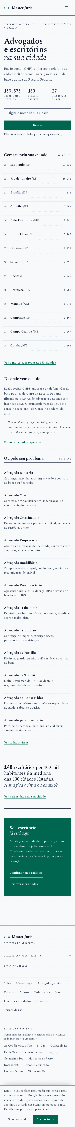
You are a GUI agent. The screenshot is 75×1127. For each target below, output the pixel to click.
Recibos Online (13, 1071)
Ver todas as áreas (16, 742)
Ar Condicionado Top (18, 1046)
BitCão (41, 1046)
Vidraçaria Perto (38, 1071)
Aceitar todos (45, 1119)
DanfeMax (10, 1052)
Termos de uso (13, 1010)
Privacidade (43, 1001)
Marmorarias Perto (40, 1058)
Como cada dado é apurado (22, 442)
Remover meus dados (24, 884)
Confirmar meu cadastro (26, 872)
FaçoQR (53, 1052)
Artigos (24, 992)
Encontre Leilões (33, 1052)
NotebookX (11, 1065)
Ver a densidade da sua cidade (25, 796)
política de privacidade (35, 1109)
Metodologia (24, 983)
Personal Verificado (36, 1065)
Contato (9, 992)
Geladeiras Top (14, 1058)
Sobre (7, 983)
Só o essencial (17, 1119)
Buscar (37, 125)
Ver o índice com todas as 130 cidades (30, 362)
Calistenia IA (58, 1046)
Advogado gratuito (49, 983)
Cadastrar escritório (47, 992)
